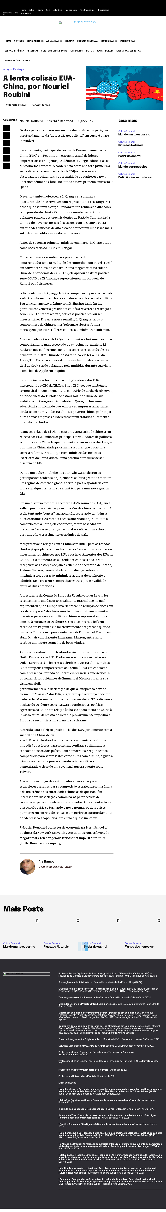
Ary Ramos (43, 105)
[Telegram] (6, 166)
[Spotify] (149, 4)
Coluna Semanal (126, 131)
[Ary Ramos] (27, 867)
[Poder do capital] (103, 928)
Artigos (7, 69)
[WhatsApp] (6, 143)
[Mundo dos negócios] (144, 928)
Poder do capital (129, 156)
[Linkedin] (134, 4)
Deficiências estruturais (135, 177)
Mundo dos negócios (132, 166)
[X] (156, 4)
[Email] (6, 158)
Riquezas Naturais (130, 145)
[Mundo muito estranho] (22, 928)
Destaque (18, 69)
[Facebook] (119, 4)
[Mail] (141, 4)
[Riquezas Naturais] (63, 928)
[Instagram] (127, 4)
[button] (158, 40)
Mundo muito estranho (134, 134)
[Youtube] (119, 12)
